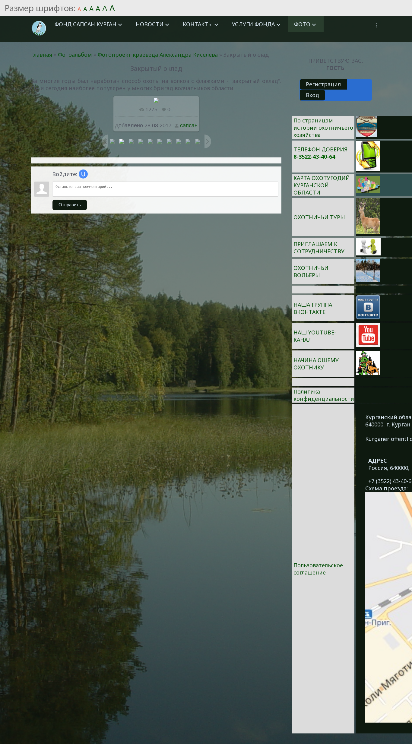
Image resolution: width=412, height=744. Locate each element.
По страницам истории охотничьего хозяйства (323, 127)
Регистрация (323, 84)
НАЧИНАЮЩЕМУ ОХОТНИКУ (316, 363)
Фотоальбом (75, 54)
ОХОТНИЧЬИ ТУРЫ (319, 217)
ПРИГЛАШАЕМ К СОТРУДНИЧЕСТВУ (318, 247)
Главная (41, 54)
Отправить (70, 204)
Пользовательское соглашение (318, 569)
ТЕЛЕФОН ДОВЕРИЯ (320, 149)
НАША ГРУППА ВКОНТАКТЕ (312, 308)
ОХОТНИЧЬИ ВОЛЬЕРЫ (310, 271)
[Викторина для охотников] (366, 135)
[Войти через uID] (83, 174)
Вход (312, 95)
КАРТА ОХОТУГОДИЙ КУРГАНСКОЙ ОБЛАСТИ (321, 185)
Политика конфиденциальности (323, 395)
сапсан (189, 125)
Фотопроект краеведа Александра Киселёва (158, 54)
